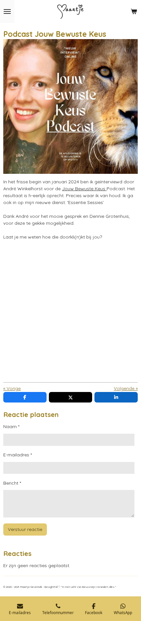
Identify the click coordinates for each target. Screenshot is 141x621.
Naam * (11, 426)
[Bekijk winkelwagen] (134, 11)
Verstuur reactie (25, 529)
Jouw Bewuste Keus (84, 189)
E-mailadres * (17, 455)
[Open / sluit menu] (7, 11)
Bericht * (12, 483)
